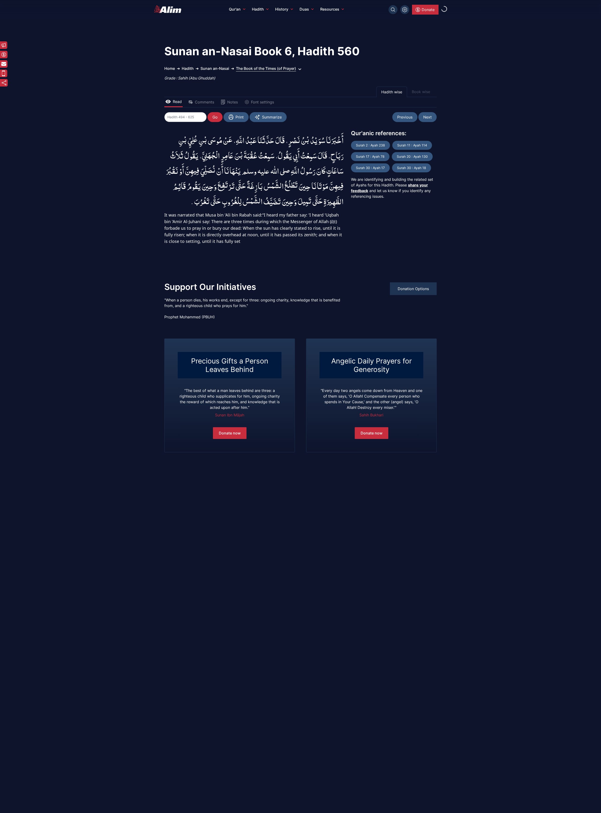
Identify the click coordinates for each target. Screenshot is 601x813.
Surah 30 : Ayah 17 (370, 168)
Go (215, 117)
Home (169, 68)
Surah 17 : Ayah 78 (370, 156)
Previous (404, 117)
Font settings (262, 102)
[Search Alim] (393, 9)
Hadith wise (391, 92)
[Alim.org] (169, 9)
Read (177, 101)
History (281, 9)
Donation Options (413, 288)
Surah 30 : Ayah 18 (411, 168)
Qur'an (235, 9)
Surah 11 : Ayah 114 (412, 145)
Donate (428, 9)
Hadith (258, 9)
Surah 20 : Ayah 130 (412, 156)
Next (427, 117)
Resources (329, 9)
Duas (304, 9)
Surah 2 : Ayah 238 (370, 145)
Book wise (421, 91)
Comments (204, 102)
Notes (232, 102)
